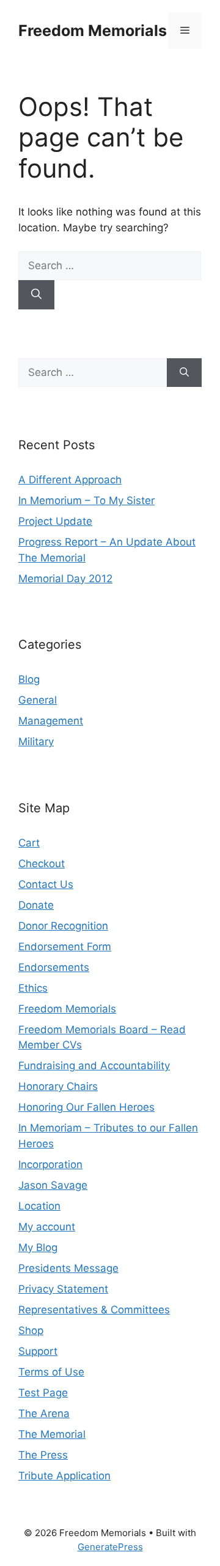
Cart (29, 843)
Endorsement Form (64, 946)
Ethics (33, 988)
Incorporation (50, 1164)
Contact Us (45, 884)
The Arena (44, 1413)
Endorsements (53, 967)
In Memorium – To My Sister (86, 500)
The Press (43, 1455)
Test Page (43, 1393)
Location (39, 1206)
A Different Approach (70, 480)
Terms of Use (51, 1372)
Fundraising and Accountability (94, 1065)
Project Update (55, 521)
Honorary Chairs (58, 1086)
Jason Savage (52, 1185)
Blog (29, 679)
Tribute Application (64, 1476)
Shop (30, 1330)
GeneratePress (110, 1547)
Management (50, 721)
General (37, 700)
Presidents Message (68, 1268)
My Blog (37, 1247)
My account (46, 1227)
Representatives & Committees (94, 1310)
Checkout (41, 863)
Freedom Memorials (92, 30)
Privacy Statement (63, 1289)
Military (36, 741)
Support (37, 1351)
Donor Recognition (63, 926)
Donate (36, 905)
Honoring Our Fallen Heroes (86, 1107)
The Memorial (52, 1434)
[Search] (36, 294)
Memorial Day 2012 (65, 578)
